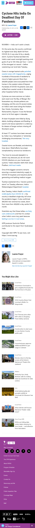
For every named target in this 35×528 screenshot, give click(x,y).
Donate (29, 3)
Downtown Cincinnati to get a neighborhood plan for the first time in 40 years (24, 287)
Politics (17, 371)
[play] (3, 526)
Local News (18, 282)
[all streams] (32, 525)
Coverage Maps (8, 495)
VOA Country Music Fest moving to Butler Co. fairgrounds (23, 302)
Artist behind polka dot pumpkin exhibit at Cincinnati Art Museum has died (24, 394)
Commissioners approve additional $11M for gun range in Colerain (23, 345)
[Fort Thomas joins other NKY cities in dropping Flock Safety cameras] (8, 315)
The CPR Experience (9, 459)
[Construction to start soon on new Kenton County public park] (8, 330)
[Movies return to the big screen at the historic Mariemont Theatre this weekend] (8, 358)
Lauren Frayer (12, 25)
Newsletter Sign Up (9, 471)
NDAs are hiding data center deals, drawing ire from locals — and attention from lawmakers (24, 425)
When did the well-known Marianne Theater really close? (23, 409)
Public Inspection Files (10, 491)
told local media (15, 165)
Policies (6, 487)
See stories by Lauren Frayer (22, 266)
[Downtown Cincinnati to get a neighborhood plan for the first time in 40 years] (8, 286)
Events (6, 475)
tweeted (25, 187)
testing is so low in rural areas (13, 219)
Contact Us (7, 479)
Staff (5, 503)
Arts (16, 388)
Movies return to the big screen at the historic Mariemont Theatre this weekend (23, 361)
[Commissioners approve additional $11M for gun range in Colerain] (8, 344)
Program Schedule (9, 467)
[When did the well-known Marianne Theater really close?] (8, 408)
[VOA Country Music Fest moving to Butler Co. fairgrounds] (8, 301)
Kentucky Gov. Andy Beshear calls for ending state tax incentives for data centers (24, 377)
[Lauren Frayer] (6, 257)
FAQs (5, 499)
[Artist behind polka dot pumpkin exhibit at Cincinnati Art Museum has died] (8, 392)
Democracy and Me (9, 483)
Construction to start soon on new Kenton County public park (23, 331)
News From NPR (9, 240)
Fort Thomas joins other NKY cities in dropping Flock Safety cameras (23, 316)
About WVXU (7, 463)
